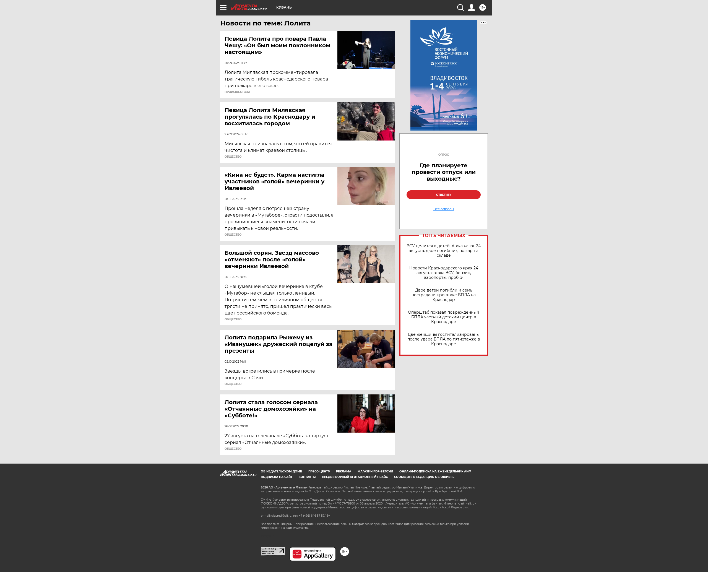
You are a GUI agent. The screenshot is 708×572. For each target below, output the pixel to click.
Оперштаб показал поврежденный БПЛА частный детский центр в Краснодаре (443, 317)
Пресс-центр (319, 471)
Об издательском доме (281, 471)
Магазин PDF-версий (375, 471)
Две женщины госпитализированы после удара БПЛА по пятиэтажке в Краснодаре (443, 339)
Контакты (307, 477)
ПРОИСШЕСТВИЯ (237, 92)
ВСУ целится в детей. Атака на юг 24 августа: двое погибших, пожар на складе (444, 251)
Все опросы (443, 209)
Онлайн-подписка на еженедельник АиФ (435, 471)
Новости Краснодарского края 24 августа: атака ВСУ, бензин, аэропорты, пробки (443, 273)
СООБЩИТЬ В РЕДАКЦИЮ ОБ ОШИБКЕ (424, 477)
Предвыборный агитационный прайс (355, 477)
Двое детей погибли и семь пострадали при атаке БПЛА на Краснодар (444, 295)
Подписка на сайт (276, 477)
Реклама (343, 471)
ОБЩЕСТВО (233, 156)
